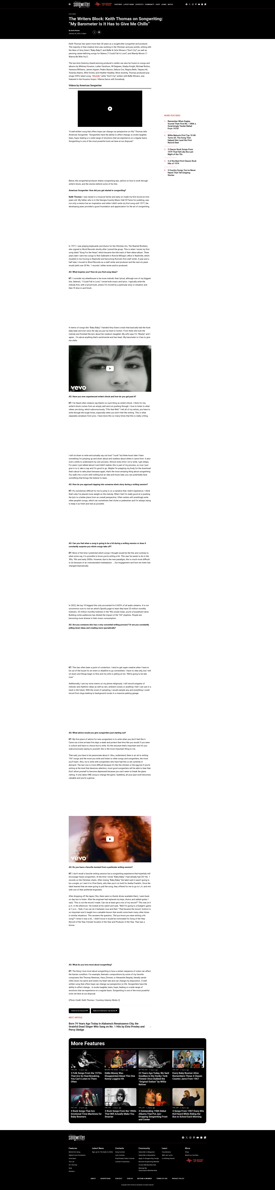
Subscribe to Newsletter (147, 1155)
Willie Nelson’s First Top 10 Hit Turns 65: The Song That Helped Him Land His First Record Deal (182, 139)
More (187, 1148)
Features (118, 4)
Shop (158, 4)
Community (149, 4)
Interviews (72, 1158)
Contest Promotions (122, 1162)
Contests (139, 4)
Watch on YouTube (191, 1155)
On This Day (143, 1070)
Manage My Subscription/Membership (148, 1169)
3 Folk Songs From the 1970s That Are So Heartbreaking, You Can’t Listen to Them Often (86, 1077)
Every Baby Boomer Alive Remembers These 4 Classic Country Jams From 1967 (187, 1076)
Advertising (105, 1178)
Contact (118, 1178)
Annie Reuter (75, 30)
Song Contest (120, 1152)
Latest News (128, 4)
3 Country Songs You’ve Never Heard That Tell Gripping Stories (182, 172)
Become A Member (144, 1178)
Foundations (166, 1152)
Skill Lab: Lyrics (167, 1155)
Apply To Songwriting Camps (149, 1158)
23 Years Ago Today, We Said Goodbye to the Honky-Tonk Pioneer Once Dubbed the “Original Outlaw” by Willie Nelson (154, 1079)
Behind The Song (111, 1070)
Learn (163, 4)
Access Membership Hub (147, 1165)
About (93, 1178)
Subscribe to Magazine (147, 1152)
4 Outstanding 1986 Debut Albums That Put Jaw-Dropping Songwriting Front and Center (153, 1115)
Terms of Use (161, 1178)
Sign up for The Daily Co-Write (102, 1152)
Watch (170, 4)
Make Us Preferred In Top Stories (104, 1011)
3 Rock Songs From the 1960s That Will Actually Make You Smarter (120, 1114)
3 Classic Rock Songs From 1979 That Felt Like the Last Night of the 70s (180, 152)
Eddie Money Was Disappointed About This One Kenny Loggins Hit (120, 1076)
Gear (70, 1168)
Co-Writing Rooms (168, 1158)
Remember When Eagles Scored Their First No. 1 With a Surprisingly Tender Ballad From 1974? (182, 125)
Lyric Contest (120, 1155)
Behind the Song (74, 1152)
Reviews (72, 1171)
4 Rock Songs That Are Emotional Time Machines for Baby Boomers (86, 1114)
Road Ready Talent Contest (124, 1158)
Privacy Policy (178, 1178)
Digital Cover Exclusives (77, 1155)
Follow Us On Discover (78, 1011)
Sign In (130, 1178)
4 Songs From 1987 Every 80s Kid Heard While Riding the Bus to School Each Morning (188, 1114)
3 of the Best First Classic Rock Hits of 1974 (182, 162)
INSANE (96, 76)
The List (74, 1070)
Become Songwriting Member (149, 1162)
